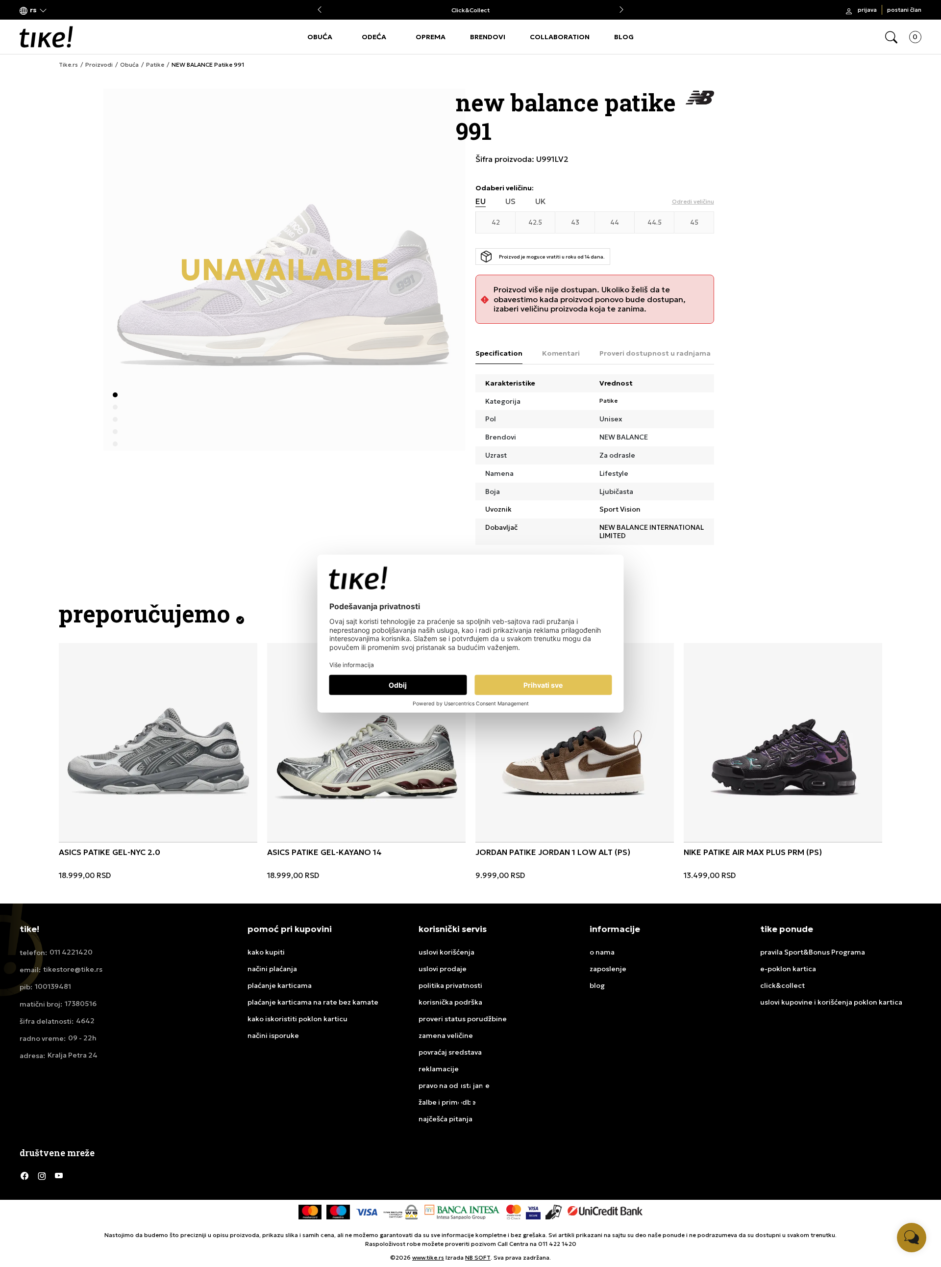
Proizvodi (99, 64)
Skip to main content (59, 10)
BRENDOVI (487, 36)
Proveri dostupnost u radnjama (655, 353)
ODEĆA (374, 36)
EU (480, 201)
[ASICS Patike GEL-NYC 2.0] (158, 742)
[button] (33, 10)
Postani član (904, 9)
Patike (155, 64)
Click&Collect (470, 10)
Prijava (867, 9)
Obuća (129, 64)
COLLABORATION (560, 36)
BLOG (624, 36)
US (510, 201)
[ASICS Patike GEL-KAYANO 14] (366, 742)
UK (540, 201)
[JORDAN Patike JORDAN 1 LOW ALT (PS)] (574, 742)
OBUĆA (319, 36)
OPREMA (431, 36)
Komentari (561, 353)
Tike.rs (68, 64)
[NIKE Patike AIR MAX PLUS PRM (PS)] (783, 742)
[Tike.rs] (46, 37)
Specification (498, 353)
